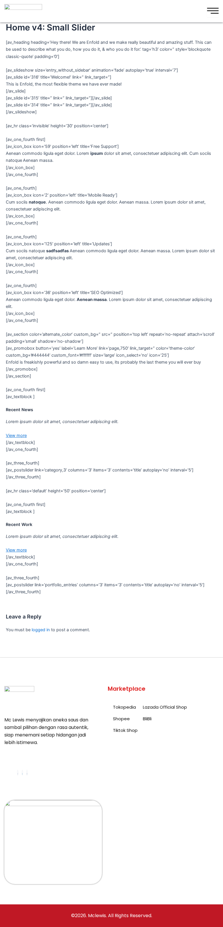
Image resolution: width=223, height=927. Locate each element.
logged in (41, 629)
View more (16, 435)
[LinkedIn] (22, 773)
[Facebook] (17, 773)
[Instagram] (27, 773)
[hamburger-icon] (213, 11)
